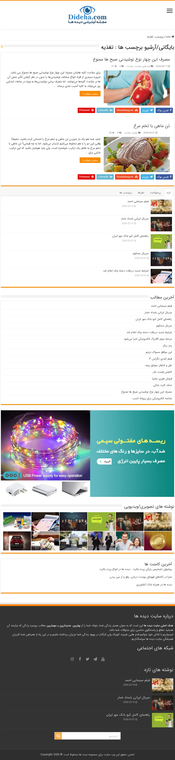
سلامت (130, 66)
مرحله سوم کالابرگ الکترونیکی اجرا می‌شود (148, 339)
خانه (169, 37)
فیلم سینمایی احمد (138, 201)
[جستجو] (58, 736)
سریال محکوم (141, 253)
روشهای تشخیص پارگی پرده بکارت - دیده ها (147, 569)
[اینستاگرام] (72, 659)
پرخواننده (155, 192)
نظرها (141, 192)
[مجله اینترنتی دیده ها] (87, 14)
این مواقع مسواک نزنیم (159, 352)
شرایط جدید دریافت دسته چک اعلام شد (126, 270)
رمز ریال (167, 345)
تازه (169, 192)
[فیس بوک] (79, 659)
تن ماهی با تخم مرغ (152, 126)
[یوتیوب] (102, 659)
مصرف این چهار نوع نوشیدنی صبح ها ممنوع (131, 59)
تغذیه (135, 133)
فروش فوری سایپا (162, 378)
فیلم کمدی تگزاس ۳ (160, 359)
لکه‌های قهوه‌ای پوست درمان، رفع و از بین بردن (136, 577)
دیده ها (167, 584)
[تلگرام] (95, 659)
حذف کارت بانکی (162, 385)
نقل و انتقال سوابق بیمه (158, 365)
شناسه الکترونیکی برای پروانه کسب (152, 398)
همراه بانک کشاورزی (147, 584)
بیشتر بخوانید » (90, 93)
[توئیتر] (87, 659)
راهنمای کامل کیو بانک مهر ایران (130, 236)
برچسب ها (126, 192)
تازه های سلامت (142, 66)
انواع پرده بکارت (108, 569)
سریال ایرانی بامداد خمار (135, 218)
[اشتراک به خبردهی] (2, 46)
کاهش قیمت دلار (162, 372)
